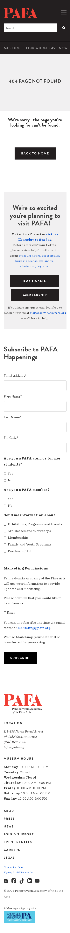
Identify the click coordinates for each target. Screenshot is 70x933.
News (9, 826)
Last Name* (12, 417)
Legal (9, 857)
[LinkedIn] (29, 881)
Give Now (58, 48)
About (10, 811)
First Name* (13, 396)
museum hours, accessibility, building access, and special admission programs (37, 261)
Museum (12, 48)
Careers (12, 850)
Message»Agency (18, 908)
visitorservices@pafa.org (48, 312)
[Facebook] (14, 881)
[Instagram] (6, 881)
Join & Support (19, 834)
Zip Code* (11, 437)
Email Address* (15, 375)
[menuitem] (12, 48)
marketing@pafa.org (34, 628)
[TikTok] (22, 881)
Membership (35, 295)
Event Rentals (18, 842)
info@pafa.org (14, 747)
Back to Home (35, 153)
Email (11, 612)
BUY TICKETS (34, 280)
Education (36, 48)
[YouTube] (37, 881)
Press (9, 818)
